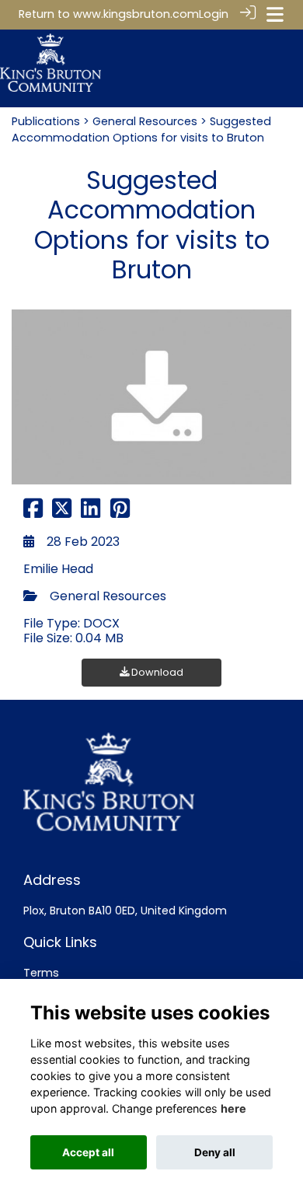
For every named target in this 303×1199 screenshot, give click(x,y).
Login (213, 14)
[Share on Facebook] (33, 512)
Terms (41, 973)
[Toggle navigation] (275, 14)
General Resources (144, 121)
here (233, 1108)
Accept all (88, 1152)
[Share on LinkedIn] (90, 512)
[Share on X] (61, 512)
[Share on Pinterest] (120, 512)
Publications (46, 121)
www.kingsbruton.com (136, 14)
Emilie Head (58, 569)
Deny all (214, 1152)
